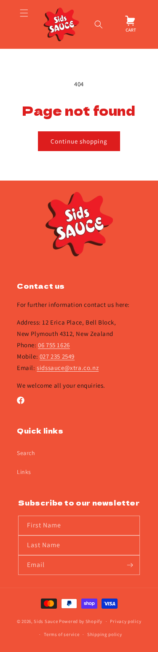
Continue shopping (79, 141)
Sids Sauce (46, 621)
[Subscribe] (130, 565)
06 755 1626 (54, 345)
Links (24, 472)
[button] (24, 24)
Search (26, 453)
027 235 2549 (57, 356)
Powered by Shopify (80, 621)
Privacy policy (125, 621)
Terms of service (61, 634)
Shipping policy (104, 634)
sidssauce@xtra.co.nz (68, 368)
